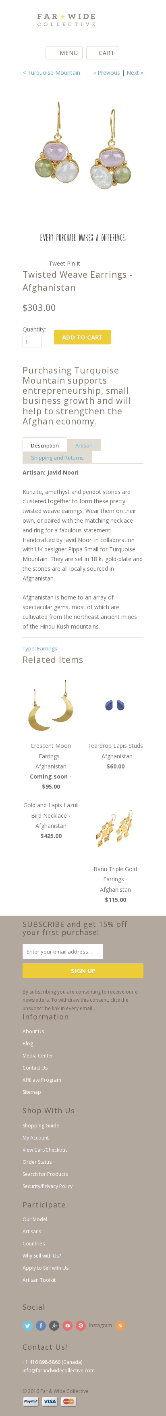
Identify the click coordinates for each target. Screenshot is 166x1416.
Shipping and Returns (57, 457)
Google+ (54, 1326)
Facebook (41, 1326)
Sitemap (32, 1092)
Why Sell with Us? (42, 1255)
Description (45, 445)
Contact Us (35, 1067)
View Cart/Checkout (45, 1149)
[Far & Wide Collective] (63, 17)
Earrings (47, 648)
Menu (69, 53)
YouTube (67, 1326)
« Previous (106, 72)
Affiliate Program (42, 1079)
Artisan (84, 445)
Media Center (38, 1055)
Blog (28, 1043)
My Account (36, 1137)
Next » (135, 72)
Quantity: (34, 329)
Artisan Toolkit (39, 1280)
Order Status (37, 1162)
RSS (120, 1326)
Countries (34, 1243)
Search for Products (45, 1174)
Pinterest (81, 1326)
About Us (33, 1031)
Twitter (28, 1326)
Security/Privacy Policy (48, 1186)
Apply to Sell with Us (45, 1267)
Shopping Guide (41, 1125)
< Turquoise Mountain (51, 72)
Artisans (32, 1231)
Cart (107, 53)
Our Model (35, 1219)
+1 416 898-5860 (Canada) (52, 1362)
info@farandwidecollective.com (59, 1370)
